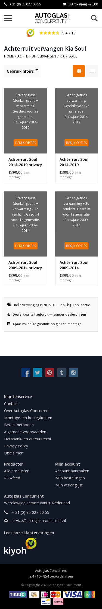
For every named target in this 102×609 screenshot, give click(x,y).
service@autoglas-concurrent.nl (38, 520)
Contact (11, 403)
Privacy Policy (16, 445)
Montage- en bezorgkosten (28, 417)
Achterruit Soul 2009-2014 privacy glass (25, 265)
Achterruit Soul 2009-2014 (74, 265)
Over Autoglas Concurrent (27, 410)
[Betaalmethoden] (17, 594)
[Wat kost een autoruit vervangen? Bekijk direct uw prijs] (53, 18)
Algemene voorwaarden (25, 431)
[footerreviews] (51, 547)
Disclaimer (13, 453)
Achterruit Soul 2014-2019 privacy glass (25, 162)
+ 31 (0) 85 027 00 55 (25, 4)
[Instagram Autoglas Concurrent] (73, 372)
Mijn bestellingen (70, 477)
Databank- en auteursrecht (27, 438)
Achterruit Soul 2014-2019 (74, 162)
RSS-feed (12, 477)
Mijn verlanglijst (69, 485)
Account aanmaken (72, 470)
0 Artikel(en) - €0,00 (83, 4)
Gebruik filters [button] (20, 71)
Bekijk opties (25, 142)
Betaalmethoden (19, 424)
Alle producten (16, 470)
